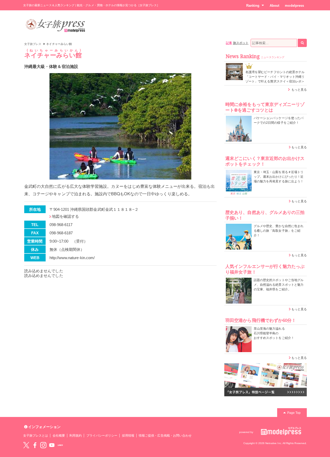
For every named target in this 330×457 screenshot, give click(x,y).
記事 (229, 43)
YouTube (52, 445)
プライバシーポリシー (102, 435)
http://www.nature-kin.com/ (72, 257)
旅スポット (241, 43)
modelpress (294, 5)
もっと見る (299, 89)
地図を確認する (65, 216)
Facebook (35, 445)
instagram (43, 445)
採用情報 (128, 435)
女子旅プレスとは (35, 435)
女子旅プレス (32, 43)
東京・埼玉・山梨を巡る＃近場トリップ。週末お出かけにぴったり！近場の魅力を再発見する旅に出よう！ (278, 176)
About (274, 5)
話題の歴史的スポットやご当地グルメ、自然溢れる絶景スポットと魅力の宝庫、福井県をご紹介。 (278, 284)
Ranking (252, 5)
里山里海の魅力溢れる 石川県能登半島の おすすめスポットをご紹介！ (274, 333)
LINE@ (60, 445)
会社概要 (59, 435)
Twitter (26, 445)
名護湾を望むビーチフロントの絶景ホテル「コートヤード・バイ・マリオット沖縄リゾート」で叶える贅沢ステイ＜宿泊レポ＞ (274, 76)
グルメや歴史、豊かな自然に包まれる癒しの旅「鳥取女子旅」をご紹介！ (278, 230)
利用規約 (75, 435)
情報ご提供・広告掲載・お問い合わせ (165, 435)
